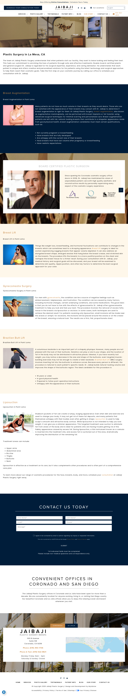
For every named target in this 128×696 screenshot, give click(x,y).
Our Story (91, 682)
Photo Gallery (40, 682)
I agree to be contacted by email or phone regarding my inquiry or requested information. (65, 535)
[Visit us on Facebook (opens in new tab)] (78, 7)
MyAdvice (92, 686)
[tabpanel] (64, 645)
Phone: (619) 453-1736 (33, 647)
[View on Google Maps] (95, 644)
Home (18, 682)
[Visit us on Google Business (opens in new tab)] (84, 7)
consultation (107, 475)
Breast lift (96, 248)
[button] (23, 8)
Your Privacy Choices (88, 690)
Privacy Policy (71, 539)
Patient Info (70, 682)
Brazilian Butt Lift (14, 338)
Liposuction (10, 402)
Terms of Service (82, 539)
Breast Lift (9, 232)
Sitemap (71, 690)
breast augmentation (103, 111)
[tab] (57, 626)
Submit (64, 546)
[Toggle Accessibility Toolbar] (4, 692)
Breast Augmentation (16, 93)
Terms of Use (61, 690)
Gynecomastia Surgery (17, 286)
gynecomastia (53, 297)
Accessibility (37, 690)
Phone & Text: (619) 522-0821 (33, 651)
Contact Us (104, 682)
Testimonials (56, 682)
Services (27, 682)
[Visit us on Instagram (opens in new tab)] (81, 7)
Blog (81, 682)
